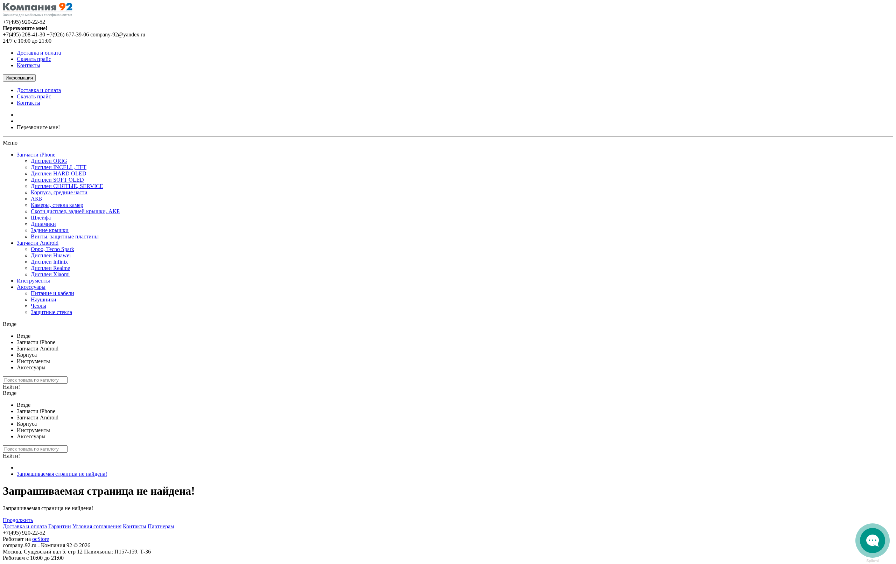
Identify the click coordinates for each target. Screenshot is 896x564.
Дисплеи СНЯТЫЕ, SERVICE (67, 186)
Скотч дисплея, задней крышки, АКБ (75, 211)
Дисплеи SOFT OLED (57, 180)
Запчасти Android (37, 243)
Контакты (28, 65)
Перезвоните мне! (38, 127)
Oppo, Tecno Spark (52, 249)
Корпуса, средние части (59, 192)
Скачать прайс (34, 59)
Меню (10, 143)
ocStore (40, 539)
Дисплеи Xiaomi (50, 274)
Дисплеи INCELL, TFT (58, 167)
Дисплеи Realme (50, 268)
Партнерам (161, 526)
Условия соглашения (96, 526)
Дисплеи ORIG (49, 161)
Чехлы (38, 306)
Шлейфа (41, 218)
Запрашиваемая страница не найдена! (62, 474)
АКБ (36, 199)
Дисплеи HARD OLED (58, 173)
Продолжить (18, 520)
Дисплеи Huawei (51, 255)
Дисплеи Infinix (49, 262)
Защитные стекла (51, 312)
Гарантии (59, 526)
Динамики (43, 224)
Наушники (43, 299)
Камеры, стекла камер (57, 205)
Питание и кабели (52, 293)
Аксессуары (31, 287)
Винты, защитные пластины (65, 236)
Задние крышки (50, 230)
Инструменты (33, 281)
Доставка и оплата (39, 53)
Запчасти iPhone (36, 155)
